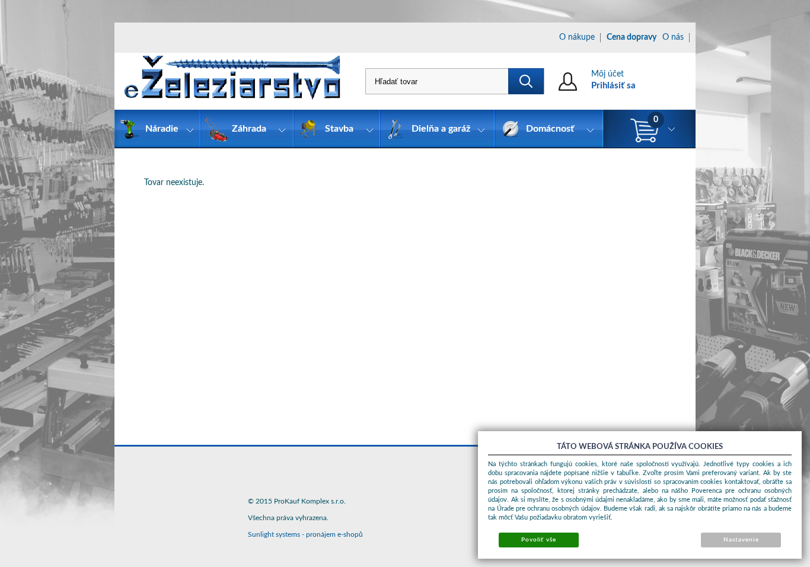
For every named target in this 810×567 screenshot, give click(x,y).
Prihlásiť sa (613, 85)
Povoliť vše (538, 540)
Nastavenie (740, 540)
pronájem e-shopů (334, 534)
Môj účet (607, 74)
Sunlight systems (274, 534)
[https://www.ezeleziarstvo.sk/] (232, 81)
